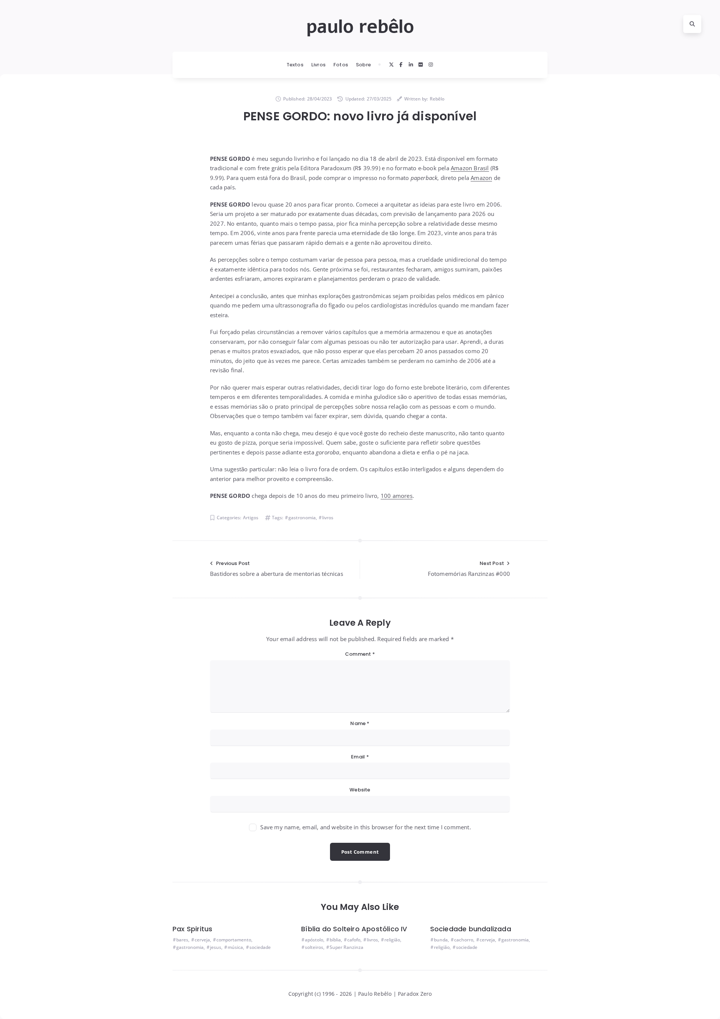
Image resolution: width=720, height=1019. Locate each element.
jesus (215, 947)
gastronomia (302, 517)
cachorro (463, 940)
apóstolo (314, 940)
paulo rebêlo (360, 26)
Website (360, 789)
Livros (318, 64)
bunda (441, 940)
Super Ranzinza (346, 947)
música (235, 947)
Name (359, 723)
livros (327, 517)
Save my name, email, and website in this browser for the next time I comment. (365, 827)
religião (392, 940)
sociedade (260, 947)
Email (360, 756)
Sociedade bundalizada (470, 929)
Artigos (250, 517)
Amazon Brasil (470, 168)
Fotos (340, 64)
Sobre (363, 64)
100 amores (396, 495)
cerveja (202, 940)
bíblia (335, 940)
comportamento (233, 940)
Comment (360, 654)
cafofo (353, 940)
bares (182, 940)
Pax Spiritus (192, 929)
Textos (294, 64)
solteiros (314, 947)
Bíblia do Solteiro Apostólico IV (354, 929)
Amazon (481, 177)
